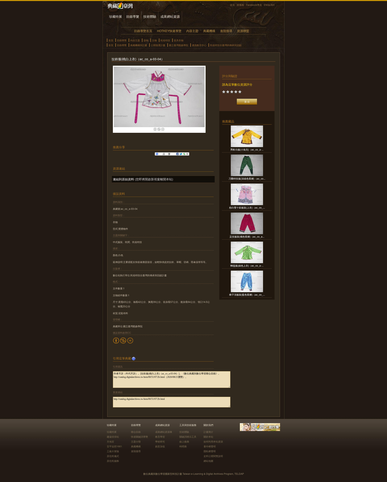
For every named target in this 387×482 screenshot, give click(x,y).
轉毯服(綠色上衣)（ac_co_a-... (246, 265)
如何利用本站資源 (213, 441)
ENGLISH (269, 4)
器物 (146, 40)
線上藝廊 (184, 441)
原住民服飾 (113, 460)
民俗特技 (165, 40)
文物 (154, 40)
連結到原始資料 (123, 179)
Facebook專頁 (254, 4)
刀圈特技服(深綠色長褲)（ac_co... (247, 178)
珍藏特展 (115, 16)
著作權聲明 (210, 446)
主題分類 (136, 441)
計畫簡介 (208, 431)
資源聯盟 (243, 31)
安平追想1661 (114, 446)
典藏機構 (209, 31)
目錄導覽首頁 (143, 31)
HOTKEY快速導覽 (169, 31)
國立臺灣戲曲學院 (178, 45)
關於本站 (208, 436)
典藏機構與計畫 (138, 45)
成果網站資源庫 (163, 431)
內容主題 (192, 31)
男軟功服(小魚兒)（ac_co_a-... (246, 149)
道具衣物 (178, 40)
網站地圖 (208, 460)
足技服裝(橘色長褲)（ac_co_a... (247, 236)
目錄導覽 (132, 16)
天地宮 (110, 441)
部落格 (240, 4)
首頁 (232, 4)
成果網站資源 (170, 16)
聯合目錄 (136, 431)
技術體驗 (149, 16)
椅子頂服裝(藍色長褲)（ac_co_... (247, 294)
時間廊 (183, 446)
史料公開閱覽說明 (213, 456)
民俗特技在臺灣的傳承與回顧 (225, 45)
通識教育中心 (199, 45)
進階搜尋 (226, 31)
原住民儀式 (113, 456)
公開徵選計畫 (158, 45)
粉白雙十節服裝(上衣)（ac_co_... (247, 207)
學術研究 (160, 441)
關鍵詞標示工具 (187, 436)
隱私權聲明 (210, 451)
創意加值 (160, 446)
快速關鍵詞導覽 (139, 436)
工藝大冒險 (113, 451)
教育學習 (160, 436)
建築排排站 (113, 436)
